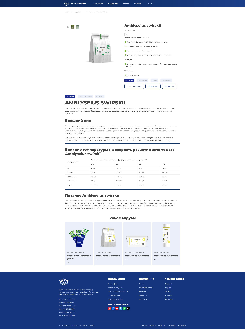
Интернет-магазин (115, 299)
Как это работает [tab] (85, 96)
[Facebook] (113, 308)
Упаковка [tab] (99, 96)
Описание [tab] (70, 96)
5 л (126, 34)
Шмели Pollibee (114, 295)
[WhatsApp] (124, 308)
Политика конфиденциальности (153, 325)
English (168, 288)
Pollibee (126, 3)
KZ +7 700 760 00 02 (67, 299)
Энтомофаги (113, 284)
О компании (98, 3)
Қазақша (168, 295)
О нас (141, 284)
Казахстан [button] (129, 80)
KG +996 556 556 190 (67, 309)
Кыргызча (169, 299)
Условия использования (177, 325)
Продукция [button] (113, 3)
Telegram (170, 86)
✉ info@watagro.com (67, 312)
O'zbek (168, 291)
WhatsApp (154, 86)
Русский (168, 284)
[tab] (68, 27)
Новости (142, 291)
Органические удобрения (118, 291)
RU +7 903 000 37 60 (67, 302)
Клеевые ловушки (115, 288)
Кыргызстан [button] (142, 80)
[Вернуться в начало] (75, 3)
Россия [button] (154, 80)
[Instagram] (109, 308)
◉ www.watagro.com (67, 315)
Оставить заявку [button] (135, 86)
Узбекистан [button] (166, 80)
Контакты (138, 3)
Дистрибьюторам (146, 288)
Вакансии (143, 295)
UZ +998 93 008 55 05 (67, 306)
